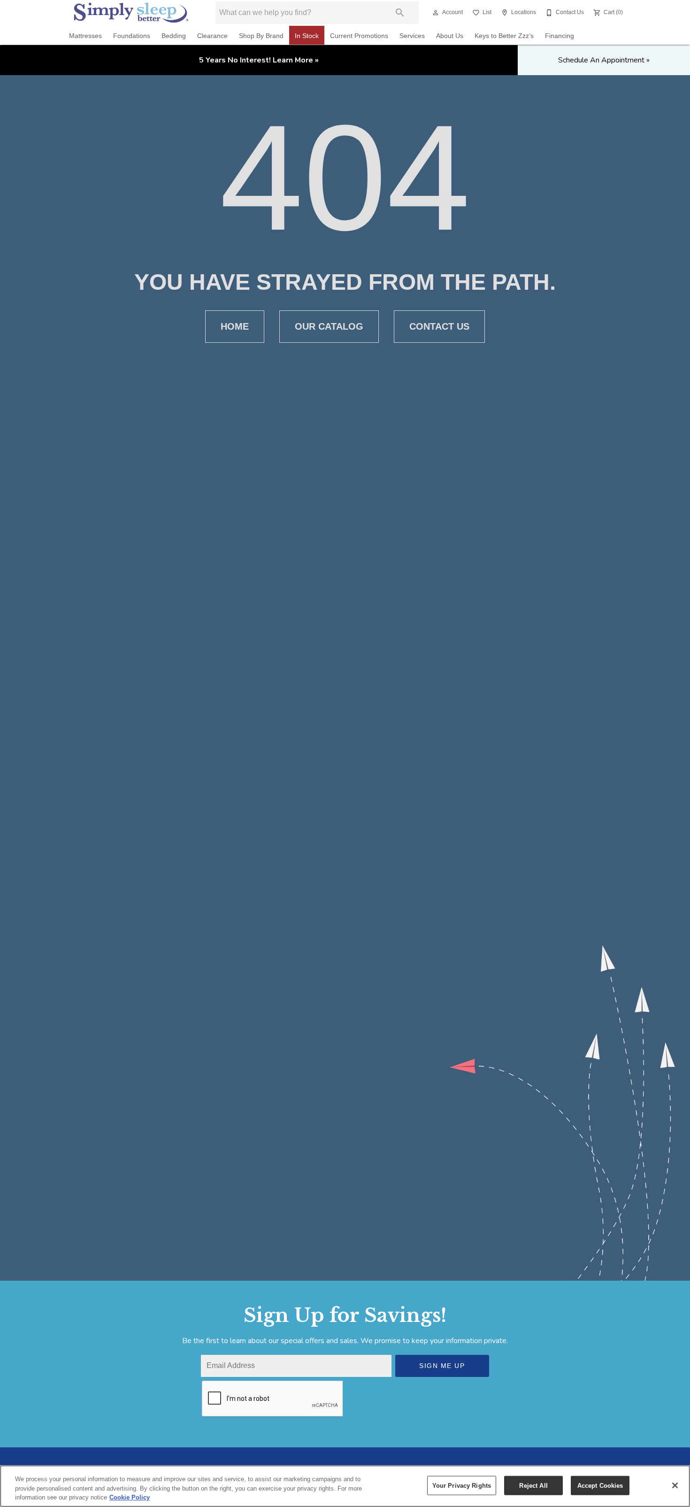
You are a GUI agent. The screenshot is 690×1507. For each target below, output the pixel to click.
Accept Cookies (600, 1485)
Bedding (173, 35)
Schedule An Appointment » (604, 60)
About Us (449, 35)
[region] (345, 1486)
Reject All (533, 1485)
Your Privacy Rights (461, 1485)
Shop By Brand (261, 35)
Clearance (212, 35)
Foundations (131, 35)
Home (235, 326)
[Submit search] (400, 12)
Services (412, 35)
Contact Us (439, 326)
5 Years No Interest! (259, 60)
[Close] (675, 1485)
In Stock (307, 35)
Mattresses (85, 35)
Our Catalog (329, 326)
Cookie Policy (129, 1497)
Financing (559, 35)
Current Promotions (359, 35)
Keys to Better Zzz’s (504, 35)
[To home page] (131, 12)
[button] (435, 12)
